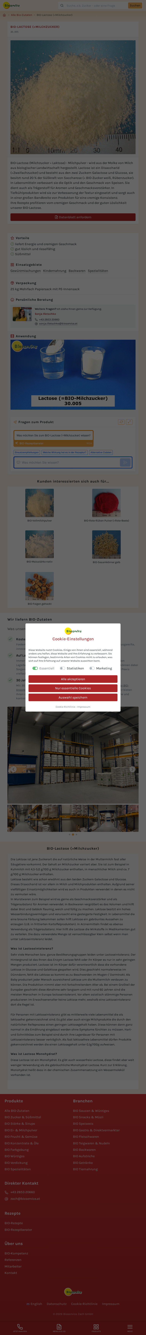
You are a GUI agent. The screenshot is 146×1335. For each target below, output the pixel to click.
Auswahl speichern (73, 697)
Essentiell (46, 668)
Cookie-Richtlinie (65, 706)
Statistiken (75, 668)
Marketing (104, 668)
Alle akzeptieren (73, 679)
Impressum (83, 706)
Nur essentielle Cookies (73, 688)
